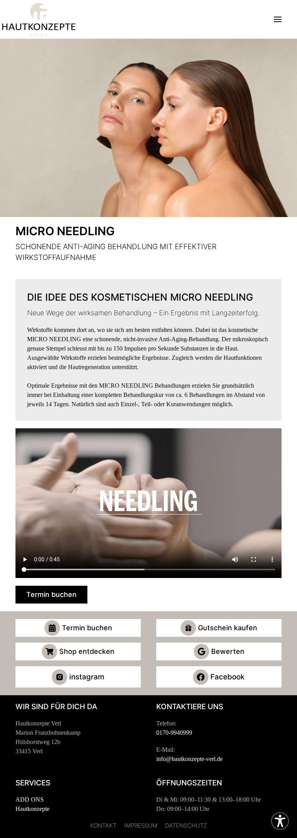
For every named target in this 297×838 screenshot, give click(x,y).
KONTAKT (103, 825)
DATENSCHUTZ (186, 825)
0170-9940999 (174, 732)
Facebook (227, 676)
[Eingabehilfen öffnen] (280, 821)
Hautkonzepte (32, 809)
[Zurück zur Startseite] (38, 19)
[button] (278, 19)
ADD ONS (29, 799)
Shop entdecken (86, 651)
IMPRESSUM (140, 825)
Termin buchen (51, 594)
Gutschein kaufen (227, 628)
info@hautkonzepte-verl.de (189, 759)
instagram (86, 676)
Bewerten (227, 651)
